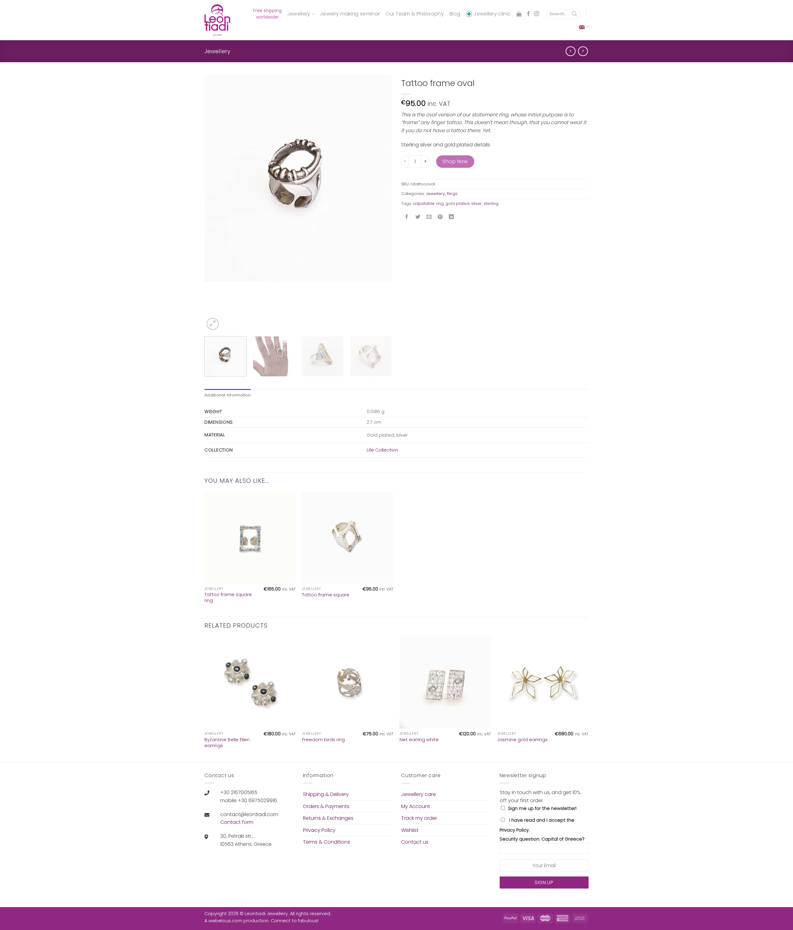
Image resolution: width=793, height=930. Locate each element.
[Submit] (574, 14)
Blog (454, 13)
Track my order (419, 818)
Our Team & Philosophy (414, 13)
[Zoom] (213, 324)
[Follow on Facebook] (528, 14)
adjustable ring (428, 203)
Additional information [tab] (227, 395)
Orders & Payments (326, 806)
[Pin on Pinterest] (440, 217)
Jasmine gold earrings (522, 740)
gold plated (457, 203)
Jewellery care (418, 794)
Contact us (414, 842)
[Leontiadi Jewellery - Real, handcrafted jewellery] (218, 20)
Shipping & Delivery (326, 794)
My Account (415, 806)
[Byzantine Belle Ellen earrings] (250, 682)
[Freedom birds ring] (347, 682)
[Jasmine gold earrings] (543, 682)
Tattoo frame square (325, 595)
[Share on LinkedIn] (451, 217)
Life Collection (382, 450)
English (584, 27)
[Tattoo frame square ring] (250, 537)
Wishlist (409, 830)
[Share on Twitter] (418, 217)
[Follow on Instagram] (536, 14)
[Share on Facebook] (407, 217)
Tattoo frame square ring (228, 597)
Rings (452, 193)
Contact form (236, 822)
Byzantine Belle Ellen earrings (227, 742)
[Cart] (518, 14)
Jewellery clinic (492, 13)
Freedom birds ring (323, 740)
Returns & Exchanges (328, 818)
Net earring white (419, 740)
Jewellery (298, 13)
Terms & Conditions (326, 842)
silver (476, 203)
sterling (491, 203)
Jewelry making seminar (350, 13)
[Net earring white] (445, 682)
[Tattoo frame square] (347, 537)
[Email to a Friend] (429, 217)
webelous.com (225, 921)
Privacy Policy (319, 830)
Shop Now (455, 161)
